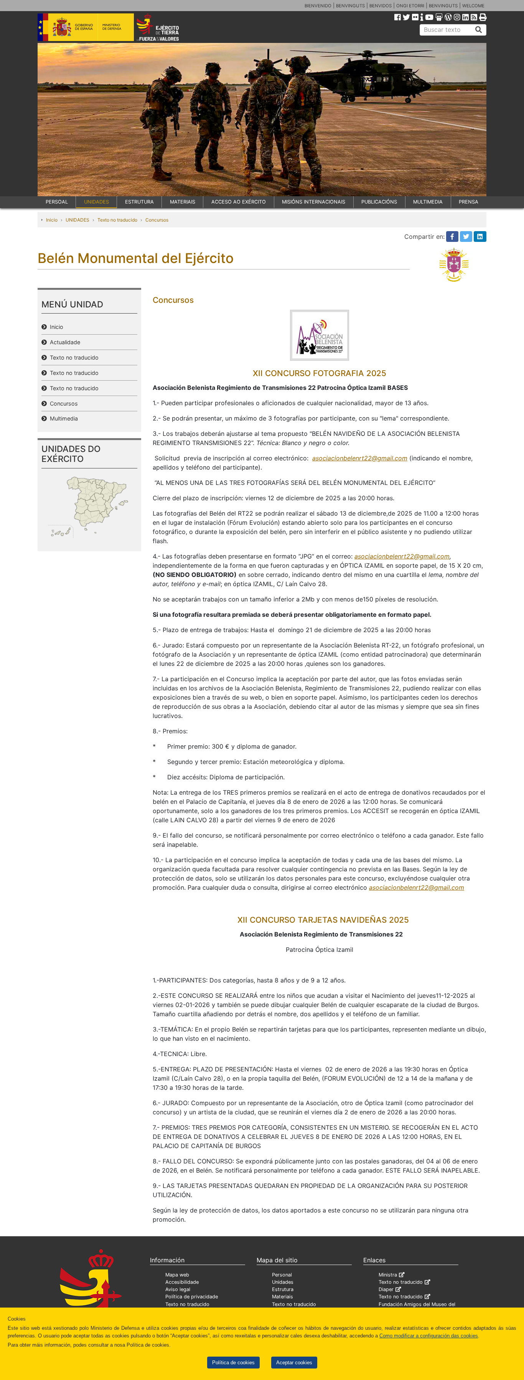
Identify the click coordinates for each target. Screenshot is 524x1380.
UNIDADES (96, 202)
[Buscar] (478, 30)
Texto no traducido (117, 220)
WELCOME (473, 5)
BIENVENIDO (318, 5)
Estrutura (282, 1289)
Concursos (156, 220)
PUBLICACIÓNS (379, 202)
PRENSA (468, 202)
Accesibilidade (182, 1282)
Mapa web (177, 1275)
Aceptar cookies (294, 1362)
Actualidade (63, 342)
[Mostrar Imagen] (319, 334)
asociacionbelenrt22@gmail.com (359, 458)
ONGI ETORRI (410, 5)
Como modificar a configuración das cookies (428, 1336)
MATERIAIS (182, 202)
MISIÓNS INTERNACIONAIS (313, 202)
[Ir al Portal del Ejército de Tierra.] (166, 26)
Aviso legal (177, 1289)
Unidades (282, 1282)
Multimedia (62, 418)
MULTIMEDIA (428, 202)
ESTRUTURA (139, 202)
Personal (282, 1275)
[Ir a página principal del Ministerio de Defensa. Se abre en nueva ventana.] (86, 26)
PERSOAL (57, 202)
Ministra (388, 1275)
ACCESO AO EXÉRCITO (238, 202)
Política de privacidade (191, 1297)
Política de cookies (233, 1362)
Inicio (52, 220)
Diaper (386, 1289)
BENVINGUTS (350, 5)
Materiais (282, 1297)
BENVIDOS (380, 5)
